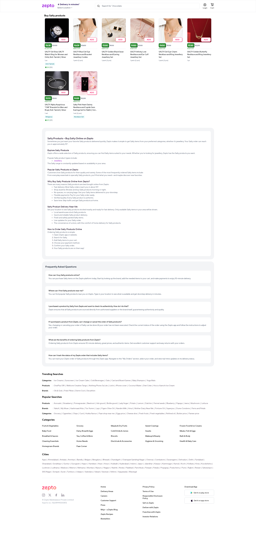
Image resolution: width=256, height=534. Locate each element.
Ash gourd (100, 403)
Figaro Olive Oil (107, 408)
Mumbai (90, 468)
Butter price (182, 413)
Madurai (64, 468)
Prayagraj (164, 468)
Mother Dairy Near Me (143, 408)
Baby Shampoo (138, 380)
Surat (63, 472)
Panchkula (139, 468)
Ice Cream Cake (82, 380)
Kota (197, 464)
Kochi (183, 464)
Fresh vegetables (157, 413)
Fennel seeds (159, 403)
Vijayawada (122, 472)
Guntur (66, 464)
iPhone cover (121, 385)
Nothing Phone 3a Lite (98, 385)
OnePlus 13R (59, 385)
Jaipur (140, 464)
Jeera (186, 403)
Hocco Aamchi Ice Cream (164, 385)
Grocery (57, 413)
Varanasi (104, 472)
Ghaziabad (46, 464)
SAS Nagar (46, 472)
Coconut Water (134, 385)
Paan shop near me (106, 413)
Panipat (148, 468)
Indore (133, 464)
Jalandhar (148, 464)
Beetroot (91, 403)
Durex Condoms (183, 408)
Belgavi (88, 460)
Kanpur (157, 464)
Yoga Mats (151, 380)
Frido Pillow (69, 391)
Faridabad (199, 460)
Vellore (113, 472)
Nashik (114, 468)
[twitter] (51, 495)
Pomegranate (79, 403)
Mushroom (195, 403)
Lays (98, 408)
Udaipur (79, 472)
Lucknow (46, 468)
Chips (75, 413)
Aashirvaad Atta (76, 408)
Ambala (63, 460)
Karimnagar (167, 464)
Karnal (176, 464)
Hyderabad (124, 464)
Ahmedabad (53, 460)
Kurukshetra (206, 464)
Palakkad (129, 468)
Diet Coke (147, 385)
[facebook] (58, 495)
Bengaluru (96, 460)
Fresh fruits (143, 413)
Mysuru (98, 468)
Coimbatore (160, 460)
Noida (121, 468)
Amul (130, 408)
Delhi (191, 460)
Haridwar (92, 464)
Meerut (72, 468)
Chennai (149, 460)
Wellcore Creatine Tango (76, 385)
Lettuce (204, 403)
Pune (184, 468)
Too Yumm (89, 408)
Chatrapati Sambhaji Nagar (133, 460)
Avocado (57, 403)
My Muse (65, 408)
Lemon (140, 403)
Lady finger (123, 403)
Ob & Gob (58, 391)
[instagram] (45, 495)
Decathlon (91, 391)
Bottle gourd (112, 403)
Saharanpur (207, 468)
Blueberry (170, 403)
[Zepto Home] (48, 6)
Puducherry (175, 468)
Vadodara (89, 472)
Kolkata (190, 464)
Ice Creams (58, 380)
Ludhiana (55, 468)
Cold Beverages (97, 380)
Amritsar (71, 460)
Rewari (198, 468)
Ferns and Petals (198, 408)
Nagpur (106, 468)
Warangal (133, 472)
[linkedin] (64, 495)
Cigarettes (66, 413)
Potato (133, 403)
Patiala (156, 468)
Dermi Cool (80, 391)
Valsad (97, 472)
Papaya (179, 403)
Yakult (56, 408)
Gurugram (75, 464)
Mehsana (81, 468)
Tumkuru (70, 472)
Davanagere (172, 460)
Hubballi (114, 464)
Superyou (170, 408)
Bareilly (80, 460)
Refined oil (170, 413)
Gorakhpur (57, 464)
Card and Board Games (121, 380)
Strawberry (67, 403)
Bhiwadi (106, 460)
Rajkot (190, 468)
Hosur (106, 464)
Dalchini (148, 403)
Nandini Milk (121, 408)
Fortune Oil (160, 408)
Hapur (84, 464)
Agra (44, 460)
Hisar (100, 464)
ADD (63, 39)
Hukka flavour (91, 413)
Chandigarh (116, 460)
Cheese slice (132, 413)
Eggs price (120, 413)
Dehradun (183, 460)
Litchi (111, 385)
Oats (108, 380)
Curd (81, 413)
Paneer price (194, 413)
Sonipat (56, 472)
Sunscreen (69, 380)
